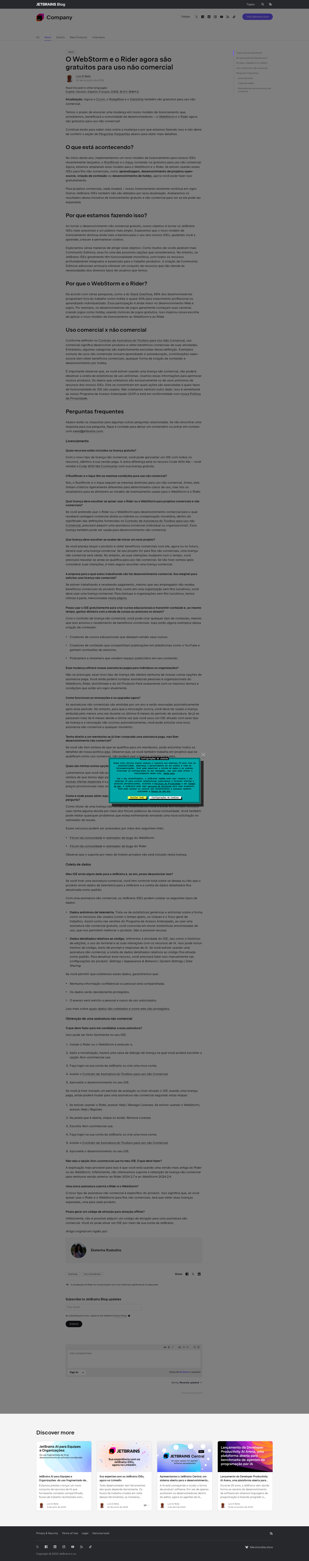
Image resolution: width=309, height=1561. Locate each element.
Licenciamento (245, 78)
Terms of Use (70, 1533)
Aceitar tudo (137, 797)
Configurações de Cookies (165, 797)
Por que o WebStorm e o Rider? (252, 63)
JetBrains (64, 1553)
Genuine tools (100, 1533)
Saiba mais (169, 773)
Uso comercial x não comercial (251, 68)
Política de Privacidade (167, 783)
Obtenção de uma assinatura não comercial (254, 90)
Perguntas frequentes (247, 73)
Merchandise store (260, 1548)
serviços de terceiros (159, 786)
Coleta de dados (246, 83)
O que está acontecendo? (249, 53)
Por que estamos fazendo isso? (252, 58)
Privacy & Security (47, 1533)
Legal (85, 1533)
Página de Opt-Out (160, 791)
